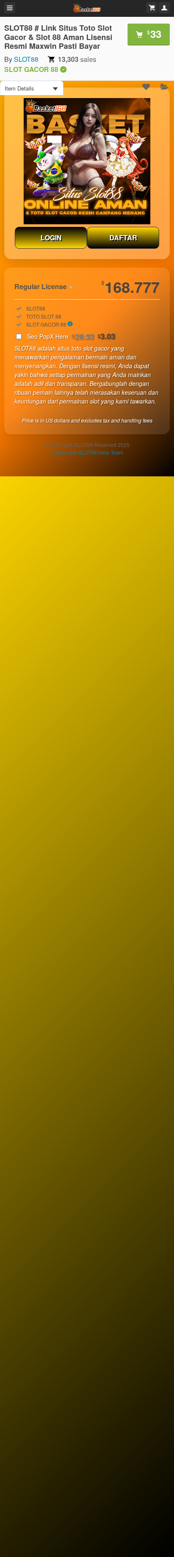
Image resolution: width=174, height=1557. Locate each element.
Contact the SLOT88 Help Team (87, 452)
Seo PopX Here (71, 336)
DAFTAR (123, 237)
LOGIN (51, 237)
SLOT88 (26, 59)
